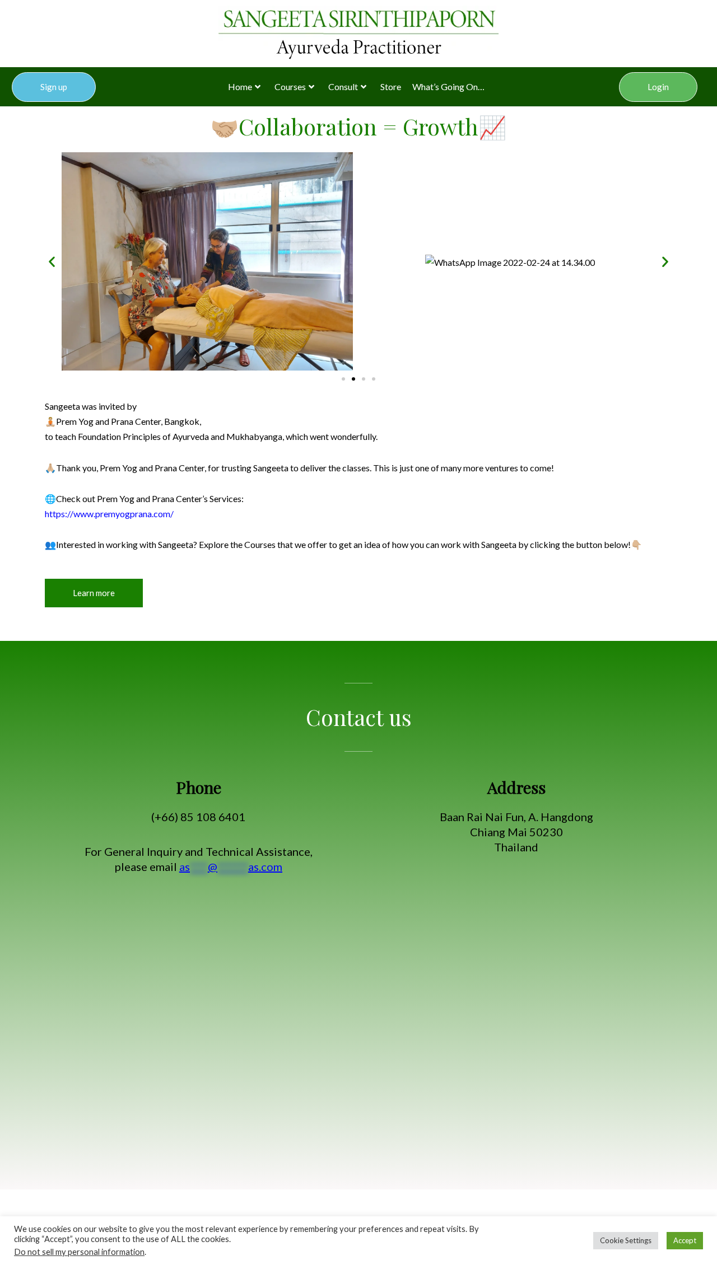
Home (240, 86)
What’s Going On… (448, 86)
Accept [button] (684, 1240)
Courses (290, 86)
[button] (52, 262)
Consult (343, 86)
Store (390, 86)
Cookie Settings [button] (625, 1240)
